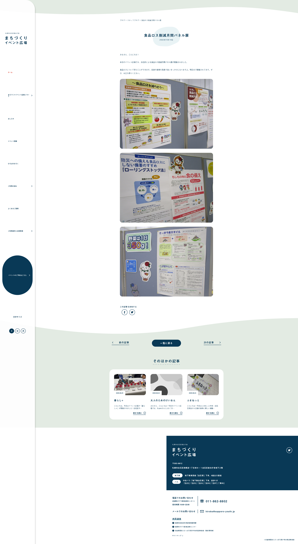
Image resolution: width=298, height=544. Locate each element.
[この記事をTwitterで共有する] (132, 312)
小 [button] (11, 331)
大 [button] (23, 330)
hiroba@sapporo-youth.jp (220, 511)
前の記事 (124, 342)
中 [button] (17, 331)
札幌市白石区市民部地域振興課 (185, 523)
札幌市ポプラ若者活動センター (185, 527)
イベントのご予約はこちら (17, 275)
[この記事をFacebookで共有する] (124, 312)
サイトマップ (176, 536)
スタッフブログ (133, 20)
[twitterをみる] (289, 450)
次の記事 (209, 342)
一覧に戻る (166, 343)
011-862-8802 (216, 501)
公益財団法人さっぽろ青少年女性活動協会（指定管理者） (195, 531)
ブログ (122, 20)
